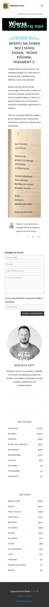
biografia (12, 538)
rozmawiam (13, 450)
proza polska (14, 512)
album (11, 544)
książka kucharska (17, 565)
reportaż (12, 522)
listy (10, 554)
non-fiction (14, 501)
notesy (11, 570)
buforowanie (14, 455)
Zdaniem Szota (17, 5)
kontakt (34, 591)
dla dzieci (13, 528)
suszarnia (12, 466)
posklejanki (14, 471)
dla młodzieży (15, 549)
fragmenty (13, 476)
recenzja (12, 434)
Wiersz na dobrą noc (19, 39)
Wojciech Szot (21, 224)
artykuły (12, 439)
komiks (11, 533)
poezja (33, 231)
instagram (13, 428)
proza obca (13, 517)
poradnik (12, 560)
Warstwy (32, 37)
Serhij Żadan (34, 39)
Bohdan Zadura (20, 37)
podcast (12, 460)
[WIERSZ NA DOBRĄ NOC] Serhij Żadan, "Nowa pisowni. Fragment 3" (24, 52)
